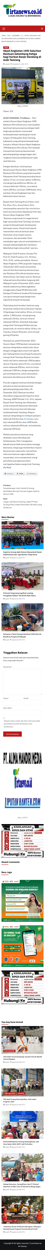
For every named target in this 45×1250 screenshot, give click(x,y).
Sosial (12, 628)
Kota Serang (8, 1221)
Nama (6, 698)
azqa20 (7, 64)
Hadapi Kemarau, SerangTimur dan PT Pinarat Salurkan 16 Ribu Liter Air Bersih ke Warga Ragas (21, 1185)
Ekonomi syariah (9, 1051)
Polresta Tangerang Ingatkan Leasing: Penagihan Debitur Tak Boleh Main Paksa (19, 594)
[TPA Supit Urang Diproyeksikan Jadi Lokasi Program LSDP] (23, 1082)
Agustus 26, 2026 (17, 599)
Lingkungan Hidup (9, 1093)
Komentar (8, 667)
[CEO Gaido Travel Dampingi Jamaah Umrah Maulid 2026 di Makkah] (23, 1040)
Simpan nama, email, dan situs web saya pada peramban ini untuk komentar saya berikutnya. (22, 724)
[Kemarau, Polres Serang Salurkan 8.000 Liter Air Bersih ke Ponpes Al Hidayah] (23, 617)
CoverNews (34, 1243)
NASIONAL (21, 1093)
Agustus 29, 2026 (17, 1062)
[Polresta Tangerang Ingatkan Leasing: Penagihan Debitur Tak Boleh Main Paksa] (23, 576)
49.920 (27, 419)
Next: (22, 503)
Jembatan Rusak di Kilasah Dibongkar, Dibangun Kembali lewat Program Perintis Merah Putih (22, 1227)
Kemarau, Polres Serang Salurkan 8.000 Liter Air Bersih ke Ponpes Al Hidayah (22, 635)
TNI (15, 1221)
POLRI (6, 48)
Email (26, 698)
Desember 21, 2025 (18, 64)
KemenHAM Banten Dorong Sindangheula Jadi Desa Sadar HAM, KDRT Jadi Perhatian (21, 1143)
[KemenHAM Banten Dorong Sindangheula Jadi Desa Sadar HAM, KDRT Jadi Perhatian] (23, 1125)
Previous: (21, 489)
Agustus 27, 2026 (17, 558)
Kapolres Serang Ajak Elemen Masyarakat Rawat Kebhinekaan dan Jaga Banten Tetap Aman (22, 553)
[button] (4, 28)
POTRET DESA (8, 1136)
